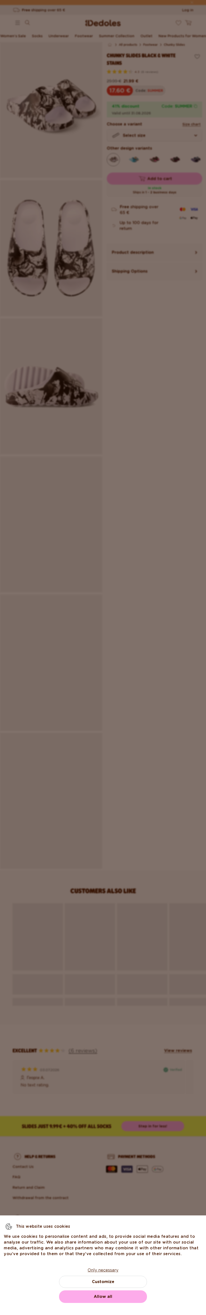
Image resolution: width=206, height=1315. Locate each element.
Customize (103, 1281)
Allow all (103, 1296)
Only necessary (103, 1270)
